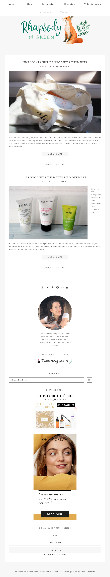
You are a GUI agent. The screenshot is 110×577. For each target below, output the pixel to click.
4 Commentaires (62, 66)
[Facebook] (43, 287)
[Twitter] (48, 287)
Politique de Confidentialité (79, 572)
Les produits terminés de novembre (55, 177)
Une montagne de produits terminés (55, 62)
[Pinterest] (52, 287)
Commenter (64, 182)
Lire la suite (55, 154)
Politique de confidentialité (55, 554)
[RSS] (67, 287)
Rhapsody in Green (57, 28)
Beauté (61, 165)
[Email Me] (62, 287)
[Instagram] (57, 287)
